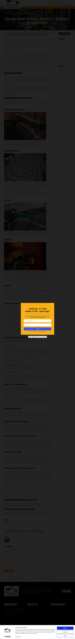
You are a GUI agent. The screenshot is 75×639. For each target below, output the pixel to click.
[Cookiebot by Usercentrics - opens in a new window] (7, 637)
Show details (18, 636)
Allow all (65, 628)
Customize (64, 631)
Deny (65, 635)
